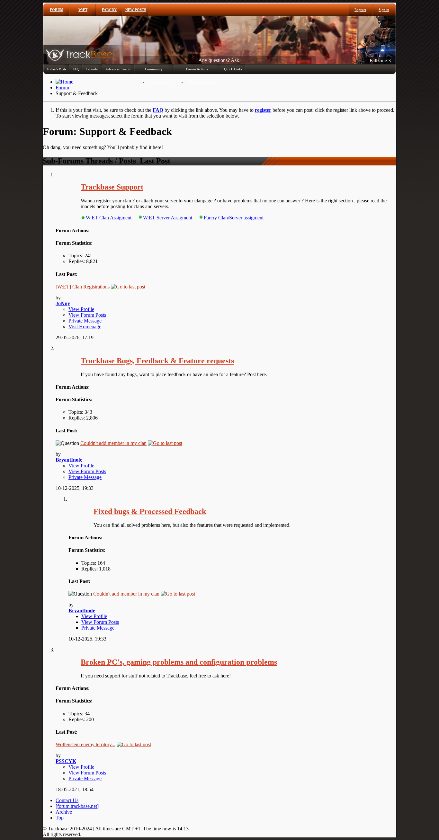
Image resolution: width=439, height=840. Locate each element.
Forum (56, 10)
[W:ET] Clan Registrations (83, 286)
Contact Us (67, 800)
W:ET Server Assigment (167, 217)
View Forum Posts (87, 315)
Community (154, 69)
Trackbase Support (112, 187)
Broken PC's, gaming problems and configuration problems (179, 662)
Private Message (85, 320)
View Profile (81, 309)
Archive (64, 812)
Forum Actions (197, 69)
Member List (160, 82)
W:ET (82, 10)
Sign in (384, 10)
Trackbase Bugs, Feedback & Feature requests (157, 361)
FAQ (76, 69)
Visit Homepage (84, 326)
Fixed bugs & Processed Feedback (150, 511)
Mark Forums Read (203, 82)
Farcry (109, 10)
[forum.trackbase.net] (77, 806)
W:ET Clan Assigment (108, 217)
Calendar (92, 69)
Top (60, 817)
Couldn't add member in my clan (113, 443)
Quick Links (233, 69)
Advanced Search (118, 69)
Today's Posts (56, 69)
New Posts (135, 10)
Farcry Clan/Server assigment (234, 217)
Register (360, 10)
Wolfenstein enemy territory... (85, 744)
